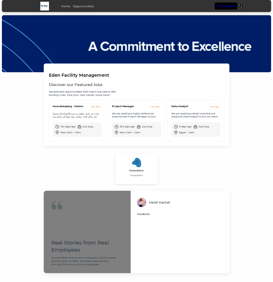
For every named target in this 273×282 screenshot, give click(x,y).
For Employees (226, 6)
